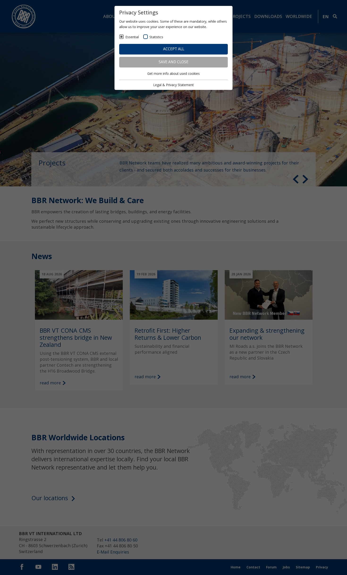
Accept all (173, 48)
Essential (132, 37)
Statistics (156, 37)
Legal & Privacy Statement (173, 85)
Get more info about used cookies (173, 73)
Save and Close (173, 61)
